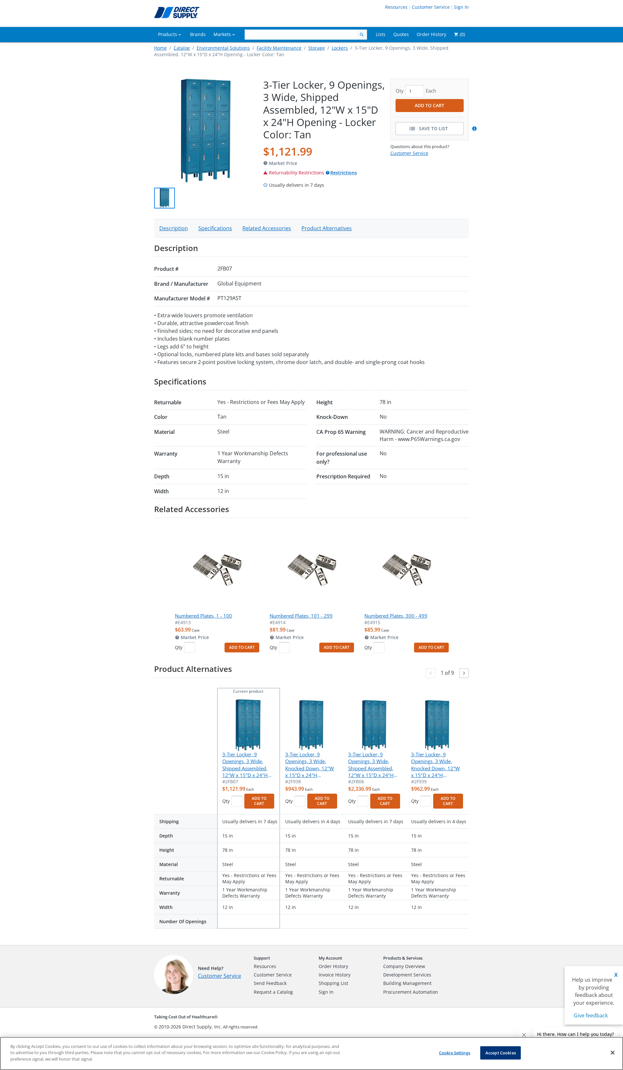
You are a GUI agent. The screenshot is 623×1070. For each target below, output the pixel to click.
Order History (333, 966)
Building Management (407, 983)
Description (173, 228)
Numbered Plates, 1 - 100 (203, 615)
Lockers (340, 48)
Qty (178, 647)
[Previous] (430, 673)
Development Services (407, 975)
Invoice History (334, 975)
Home (160, 48)
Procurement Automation (410, 992)
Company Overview (404, 966)
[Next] (464, 673)
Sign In (461, 7)
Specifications (215, 228)
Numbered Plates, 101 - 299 (301, 615)
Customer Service (431, 7)
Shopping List (333, 983)
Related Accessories (266, 228)
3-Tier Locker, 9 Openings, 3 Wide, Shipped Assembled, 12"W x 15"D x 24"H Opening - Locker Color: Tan (245, 765)
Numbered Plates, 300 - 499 (395, 615)
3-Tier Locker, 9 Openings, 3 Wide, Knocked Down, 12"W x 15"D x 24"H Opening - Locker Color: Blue (435, 765)
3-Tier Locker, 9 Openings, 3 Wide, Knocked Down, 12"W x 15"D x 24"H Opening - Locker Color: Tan (309, 765)
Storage (316, 48)
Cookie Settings (454, 1053)
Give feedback (591, 1015)
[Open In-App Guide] (475, 128)
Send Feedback (270, 983)
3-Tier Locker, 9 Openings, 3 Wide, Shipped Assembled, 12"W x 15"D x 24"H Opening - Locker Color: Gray (371, 765)
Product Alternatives (326, 228)
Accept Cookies (500, 1053)
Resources (396, 7)
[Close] (612, 1053)
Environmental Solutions (223, 48)
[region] (311, 1053)
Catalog (182, 48)
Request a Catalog (273, 992)
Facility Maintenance (279, 48)
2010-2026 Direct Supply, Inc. (190, 1027)
